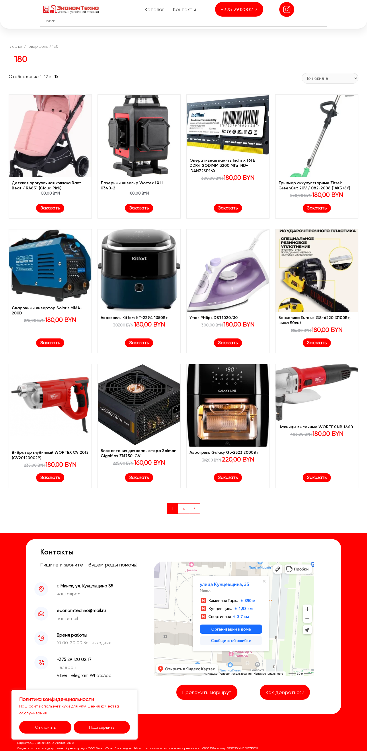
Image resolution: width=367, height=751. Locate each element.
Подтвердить (101, 727)
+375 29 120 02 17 (74, 659)
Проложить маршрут (207, 692)
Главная (16, 46)
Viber (63, 675)
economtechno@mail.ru (81, 610)
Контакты (184, 9)
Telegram (79, 675)
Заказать (50, 208)
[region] (74, 715)
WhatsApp (101, 675)
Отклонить (45, 727)
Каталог (154, 9)
